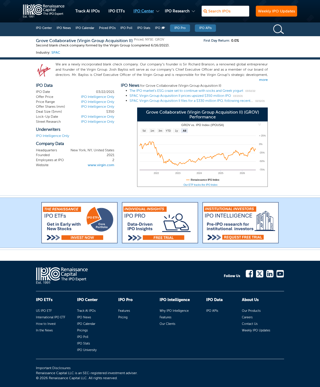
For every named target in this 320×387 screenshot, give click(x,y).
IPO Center (143, 11)
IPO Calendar (85, 28)
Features (124, 311)
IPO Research (177, 11)
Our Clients (167, 324)
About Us (250, 299)
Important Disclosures (53, 368)
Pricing (123, 317)
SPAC (55, 52)
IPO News (64, 28)
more (263, 80)
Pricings (82, 330)
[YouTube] (280, 273)
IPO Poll (126, 28)
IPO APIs (205, 28)
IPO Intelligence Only (97, 97)
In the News (44, 330)
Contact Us (250, 324)
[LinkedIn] (270, 273)
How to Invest (46, 324)
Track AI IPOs (87, 11)
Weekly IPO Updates (276, 11)
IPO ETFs (116, 11)
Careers (247, 317)
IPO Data (214, 299)
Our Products (251, 311)
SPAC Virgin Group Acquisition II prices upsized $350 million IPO (180, 96)
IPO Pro (180, 28)
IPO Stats (143, 28)
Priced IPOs (107, 28)
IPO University (87, 350)
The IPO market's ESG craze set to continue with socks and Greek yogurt (186, 91)
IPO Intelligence (175, 299)
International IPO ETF (50, 317)
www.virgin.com (101, 165)
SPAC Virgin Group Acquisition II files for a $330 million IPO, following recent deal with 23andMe (205, 101)
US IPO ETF (44, 311)
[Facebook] (249, 273)
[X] (260, 273)
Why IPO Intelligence (174, 311)
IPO (158, 28)
